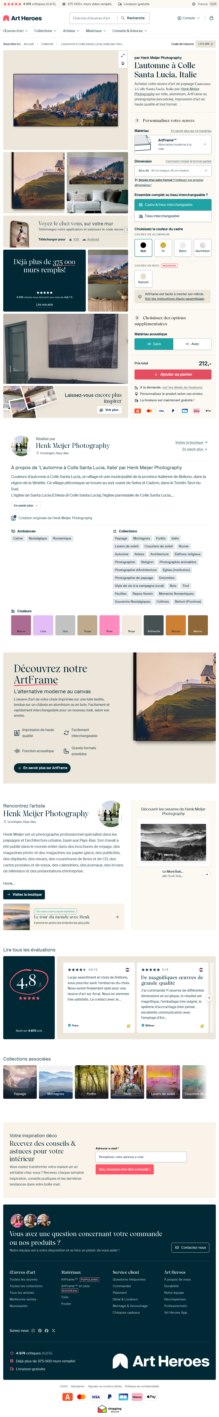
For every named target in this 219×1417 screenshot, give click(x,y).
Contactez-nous (193, 1247)
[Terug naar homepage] (22, 18)
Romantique (62, 538)
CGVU (64, 1386)
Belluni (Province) (188, 601)
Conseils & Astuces (127, 31)
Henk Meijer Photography (161, 58)
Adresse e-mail (107, 1148)
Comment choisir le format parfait (189, 161)
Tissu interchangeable (162, 216)
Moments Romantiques (176, 594)
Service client (126, 1272)
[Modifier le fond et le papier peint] (123, 63)
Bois (173, 586)
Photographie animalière (178, 562)
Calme (18, 538)
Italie (175, 538)
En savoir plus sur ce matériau (191, 131)
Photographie (125, 562)
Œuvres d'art (13, 31)
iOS (76, 239)
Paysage (121, 538)
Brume (184, 546)
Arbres (139, 554)
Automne (122, 554)
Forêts (161, 538)
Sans (157, 344)
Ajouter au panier (176, 374)
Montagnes (141, 538)
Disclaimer (78, 1386)
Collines (163, 601)
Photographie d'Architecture (136, 570)
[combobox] (93, 18)
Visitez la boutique (189, 442)
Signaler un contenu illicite (105, 1386)
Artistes (69, 31)
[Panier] (211, 18)
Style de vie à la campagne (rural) (139, 586)
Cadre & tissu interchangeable (168, 204)
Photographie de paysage (134, 578)
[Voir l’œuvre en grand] (123, 55)
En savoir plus (193, 449)
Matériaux (94, 31)
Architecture (159, 554)
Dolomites (167, 578)
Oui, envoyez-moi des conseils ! (124, 1169)
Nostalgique (38, 538)
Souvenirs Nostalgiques (133, 601)
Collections (43, 31)
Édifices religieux (188, 554)
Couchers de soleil (159, 546)
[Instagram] (33, 1330)
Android (93, 239)
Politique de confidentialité (142, 1386)
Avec (195, 344)
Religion (147, 562)
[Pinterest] (40, 1330)
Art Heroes (174, 1272)
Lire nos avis (44, 304)
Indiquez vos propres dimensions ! (169, 182)
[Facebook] (46, 1330)
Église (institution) (176, 570)
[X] (53, 1330)
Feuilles (121, 594)
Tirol (185, 586)
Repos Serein (143, 594)
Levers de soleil (127, 546)
